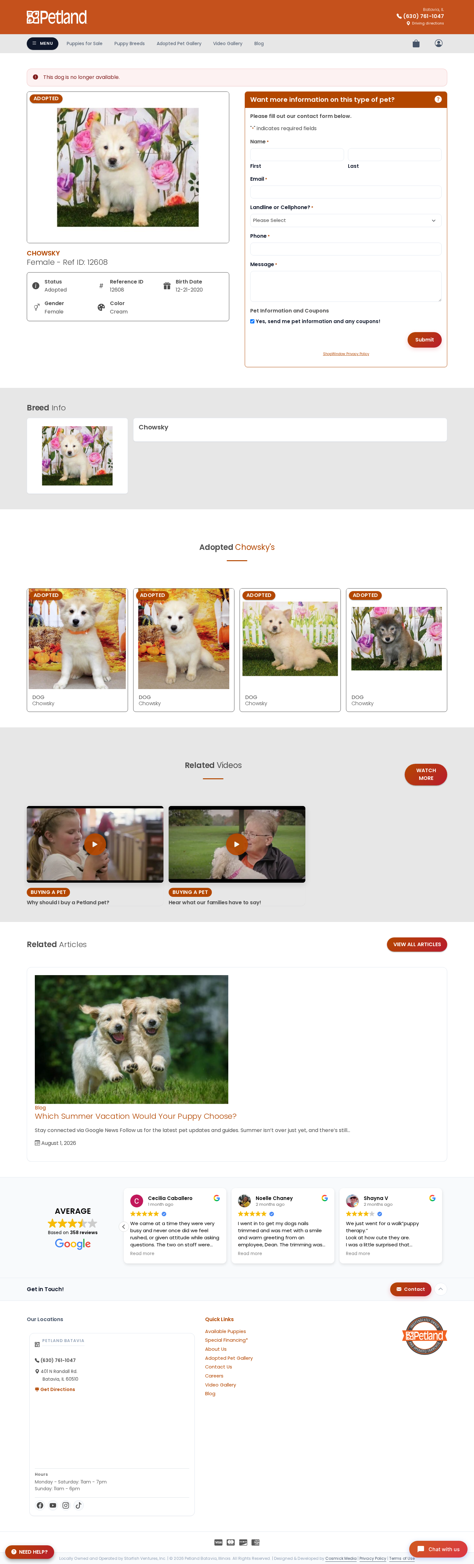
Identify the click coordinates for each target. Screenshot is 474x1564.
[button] (442, 1227)
